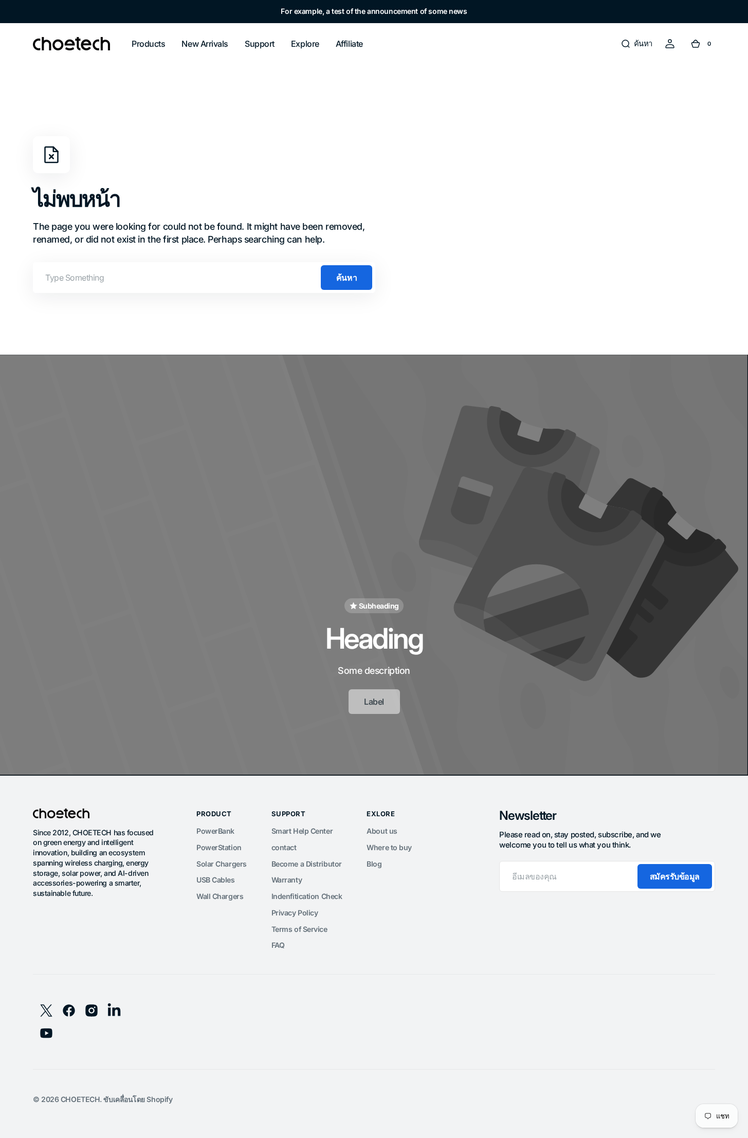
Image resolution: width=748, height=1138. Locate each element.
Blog (374, 863)
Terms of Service (299, 929)
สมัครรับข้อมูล (675, 876)
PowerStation (219, 847)
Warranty (286, 879)
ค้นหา (346, 277)
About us (382, 831)
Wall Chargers (219, 896)
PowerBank (215, 831)
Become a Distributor (306, 863)
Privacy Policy (294, 912)
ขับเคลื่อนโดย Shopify (137, 1099)
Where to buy (389, 847)
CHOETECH (80, 1099)
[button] (636, 43)
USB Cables (215, 879)
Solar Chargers (221, 863)
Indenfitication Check (306, 896)
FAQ (278, 945)
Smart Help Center (302, 831)
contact (284, 847)
